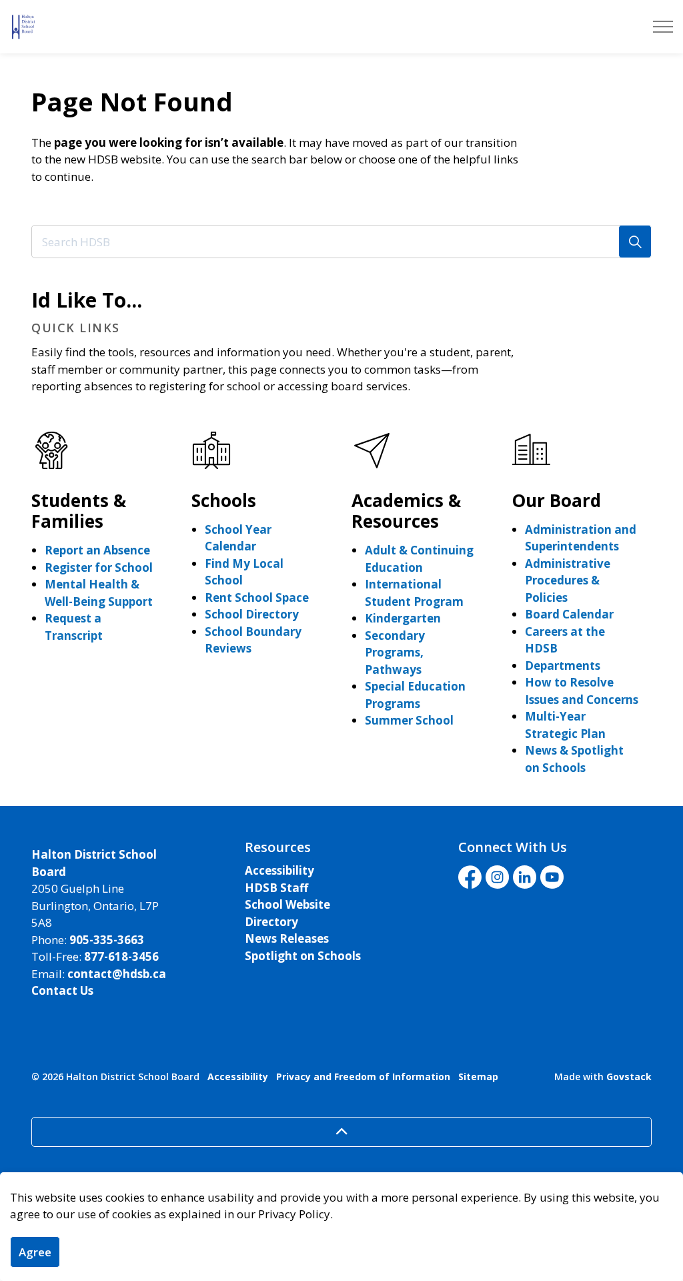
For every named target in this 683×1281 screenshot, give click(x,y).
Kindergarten (403, 618)
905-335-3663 (106, 939)
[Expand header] (663, 26)
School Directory (252, 614)
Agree (35, 1252)
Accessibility (279, 870)
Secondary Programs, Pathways (395, 652)
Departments (562, 665)
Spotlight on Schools (303, 955)
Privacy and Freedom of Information (363, 1076)
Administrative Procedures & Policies (567, 580)
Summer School (409, 720)
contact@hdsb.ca (116, 973)
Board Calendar (569, 614)
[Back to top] (341, 1132)
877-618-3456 (121, 956)
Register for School (99, 567)
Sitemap (478, 1076)
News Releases (287, 938)
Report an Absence (97, 550)
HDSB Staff (276, 887)
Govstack (629, 1076)
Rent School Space (257, 597)
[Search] (635, 241)
